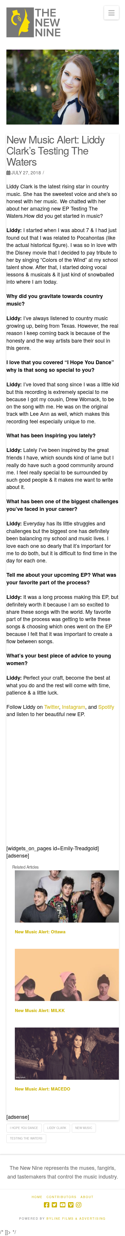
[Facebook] (46, 1205)
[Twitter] (54, 1205)
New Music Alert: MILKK (40, 1010)
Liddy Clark (56, 1128)
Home (37, 1197)
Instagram (73, 706)
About (87, 1197)
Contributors (62, 1197)
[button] (111, 13)
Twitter (51, 706)
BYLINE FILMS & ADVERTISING (76, 1218)
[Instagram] (78, 1205)
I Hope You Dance (24, 1128)
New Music (83, 1128)
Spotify (106, 706)
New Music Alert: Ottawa (40, 931)
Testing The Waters (26, 1138)
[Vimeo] (70, 1205)
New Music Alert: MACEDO (42, 1089)
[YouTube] (62, 1205)
